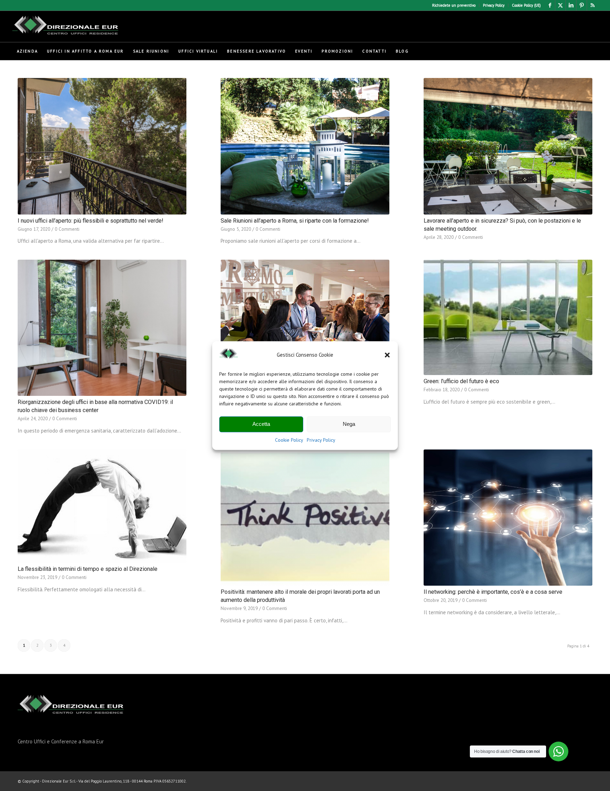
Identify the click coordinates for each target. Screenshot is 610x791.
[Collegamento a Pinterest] (581, 5)
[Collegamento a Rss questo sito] (592, 5)
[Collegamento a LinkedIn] (571, 5)
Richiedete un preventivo (454, 5)
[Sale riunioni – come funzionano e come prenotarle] (305, 328)
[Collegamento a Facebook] (550, 5)
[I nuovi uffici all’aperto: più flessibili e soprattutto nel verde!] (102, 146)
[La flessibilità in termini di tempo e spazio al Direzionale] (102, 506)
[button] (387, 354)
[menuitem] (454, 5)
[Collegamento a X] (560, 5)
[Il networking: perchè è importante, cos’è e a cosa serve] (508, 517)
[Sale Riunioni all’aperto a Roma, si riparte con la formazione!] (305, 146)
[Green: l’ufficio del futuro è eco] (508, 317)
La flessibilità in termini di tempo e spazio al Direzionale (87, 569)
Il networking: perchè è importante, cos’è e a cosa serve (493, 591)
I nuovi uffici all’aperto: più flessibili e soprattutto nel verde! (90, 220)
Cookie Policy (289, 440)
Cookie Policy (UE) (526, 5)
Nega (349, 424)
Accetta (261, 424)
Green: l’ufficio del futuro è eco (461, 381)
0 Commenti (67, 229)
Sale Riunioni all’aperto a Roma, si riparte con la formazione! (295, 220)
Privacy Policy (321, 440)
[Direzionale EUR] (65, 26)
